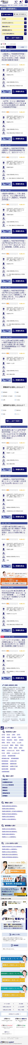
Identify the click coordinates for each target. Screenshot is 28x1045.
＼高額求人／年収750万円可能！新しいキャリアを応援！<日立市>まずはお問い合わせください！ (14, 482)
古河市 (18, 734)
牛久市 (13, 742)
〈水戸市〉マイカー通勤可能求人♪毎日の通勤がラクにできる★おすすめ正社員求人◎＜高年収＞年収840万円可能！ (14, 104)
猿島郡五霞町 (5, 768)
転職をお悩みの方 (7, 1006)
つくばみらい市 (15, 753)
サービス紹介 (7, 1003)
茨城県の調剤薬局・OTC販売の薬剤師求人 (12, 811)
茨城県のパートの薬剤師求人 (9, 836)
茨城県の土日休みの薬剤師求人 (9, 851)
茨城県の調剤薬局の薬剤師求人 (9, 806)
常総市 (3, 739)
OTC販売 (18, 396)
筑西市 (15, 747)
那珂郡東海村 (5, 761)
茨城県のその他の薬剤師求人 (9, 819)
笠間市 (3, 742)
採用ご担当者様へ (10, 1038)
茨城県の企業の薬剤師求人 (8, 816)
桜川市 (17, 750)
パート (18, 414)
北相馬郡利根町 (5, 771)
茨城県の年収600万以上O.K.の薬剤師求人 (12, 846)
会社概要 (17, 1038)
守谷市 (21, 745)
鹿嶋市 (11, 745)
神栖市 (22, 750)
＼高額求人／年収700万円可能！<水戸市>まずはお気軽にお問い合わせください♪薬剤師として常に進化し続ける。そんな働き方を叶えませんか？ (14, 294)
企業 (4, 399)
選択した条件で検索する (14, 38)
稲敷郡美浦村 (5, 763)
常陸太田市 (9, 739)
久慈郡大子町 (13, 761)
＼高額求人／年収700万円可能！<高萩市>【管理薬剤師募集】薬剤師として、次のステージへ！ (14, 150)
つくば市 (19, 742)
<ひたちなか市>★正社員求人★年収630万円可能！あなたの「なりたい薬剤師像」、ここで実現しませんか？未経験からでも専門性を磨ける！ (14, 595)
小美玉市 (4, 755)
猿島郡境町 (12, 768)
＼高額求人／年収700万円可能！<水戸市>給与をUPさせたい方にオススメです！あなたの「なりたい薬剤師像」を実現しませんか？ (14, 245)
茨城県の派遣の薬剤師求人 (8, 834)
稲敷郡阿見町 (13, 763)
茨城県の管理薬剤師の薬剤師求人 (10, 857)
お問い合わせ (3, 1038)
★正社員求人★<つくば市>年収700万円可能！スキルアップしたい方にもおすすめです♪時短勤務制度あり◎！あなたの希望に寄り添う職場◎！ (14, 434)
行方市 (3, 753)
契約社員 (18, 410)
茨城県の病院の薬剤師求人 (8, 808)
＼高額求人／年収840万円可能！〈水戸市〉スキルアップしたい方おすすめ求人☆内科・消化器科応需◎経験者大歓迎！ (14, 57)
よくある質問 (21, 1006)
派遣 (4, 414)
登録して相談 (21, 1009)
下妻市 (19, 737)
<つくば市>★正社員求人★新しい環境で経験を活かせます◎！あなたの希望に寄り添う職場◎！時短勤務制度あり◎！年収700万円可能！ (14, 344)
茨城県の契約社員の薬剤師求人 (9, 831)
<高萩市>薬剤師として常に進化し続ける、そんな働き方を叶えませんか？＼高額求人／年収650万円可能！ (14, 196)
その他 (18, 399)
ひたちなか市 (5, 745)
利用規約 (8, 1037)
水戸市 (3, 734)
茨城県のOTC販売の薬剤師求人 (9, 813)
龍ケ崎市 (14, 737)
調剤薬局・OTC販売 (7, 396)
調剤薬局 (5, 392)
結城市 (8, 737)
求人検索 (21, 5)
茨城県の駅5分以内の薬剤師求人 (10, 854)
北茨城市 (21, 739)
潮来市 (16, 745)
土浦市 (13, 734)
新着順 (11, 47)
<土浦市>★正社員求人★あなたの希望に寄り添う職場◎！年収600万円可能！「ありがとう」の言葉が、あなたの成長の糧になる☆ (14, 530)
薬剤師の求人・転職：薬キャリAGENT (9, 5)
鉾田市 (8, 753)
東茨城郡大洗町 (5, 758)
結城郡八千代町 (14, 766)
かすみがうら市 (10, 750)
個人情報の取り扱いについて (17, 1037)
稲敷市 (3, 750)
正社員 (4, 410)
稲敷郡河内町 (5, 766)
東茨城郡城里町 (15, 758)
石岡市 (3, 737)
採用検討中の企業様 (14, 1014)
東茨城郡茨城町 (11, 755)
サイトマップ (3, 1037)
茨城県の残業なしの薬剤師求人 (9, 849)
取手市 (8, 742)
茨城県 (25, 5)
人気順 (22, 47)
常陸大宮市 (4, 747)
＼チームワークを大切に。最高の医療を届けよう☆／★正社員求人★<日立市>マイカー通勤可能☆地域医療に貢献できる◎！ (13, 643)
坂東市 (20, 747)
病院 (17, 392)
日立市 (8, 734)
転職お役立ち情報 (7, 1009)
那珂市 (10, 747)
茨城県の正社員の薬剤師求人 (9, 828)
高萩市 (15, 739)
